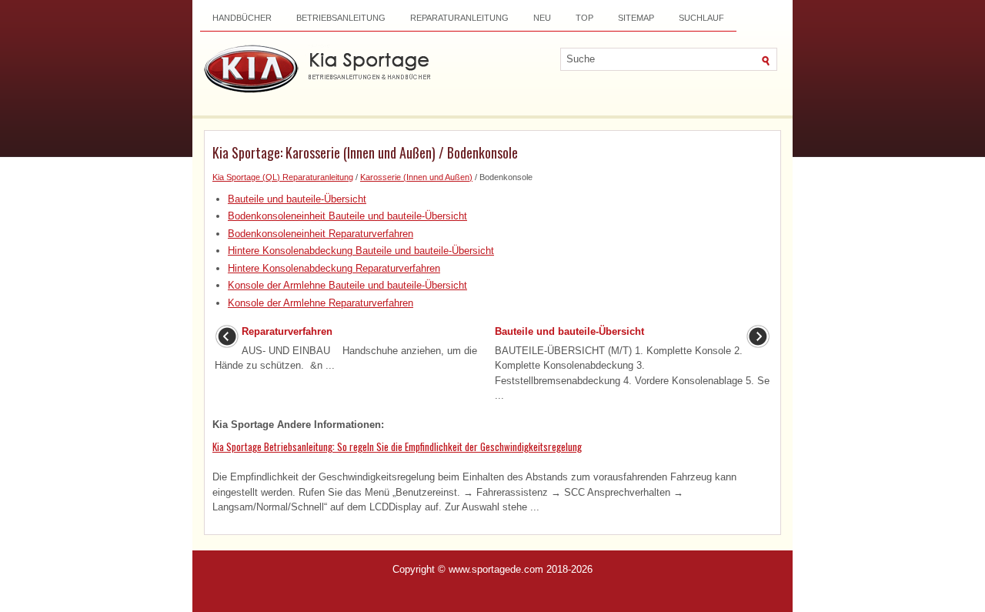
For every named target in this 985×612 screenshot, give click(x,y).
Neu (542, 17)
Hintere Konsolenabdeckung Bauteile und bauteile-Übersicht (361, 250)
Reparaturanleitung (459, 17)
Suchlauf (701, 17)
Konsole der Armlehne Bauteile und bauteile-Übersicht (347, 285)
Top (584, 17)
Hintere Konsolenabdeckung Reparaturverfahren (334, 268)
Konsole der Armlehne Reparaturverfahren (320, 303)
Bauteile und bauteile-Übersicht (297, 199)
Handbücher (242, 17)
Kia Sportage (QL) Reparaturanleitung (282, 177)
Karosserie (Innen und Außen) (416, 177)
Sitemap (636, 17)
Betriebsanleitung (341, 17)
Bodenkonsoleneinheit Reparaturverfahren (320, 233)
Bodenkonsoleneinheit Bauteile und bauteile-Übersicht (347, 216)
